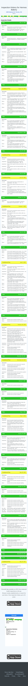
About (24, 676)
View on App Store (9, 672)
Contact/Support (19, 672)
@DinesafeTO (9, 674)
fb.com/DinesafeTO (19, 674)
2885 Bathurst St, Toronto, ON (14, 12)
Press (19, 676)
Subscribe (7, 676)
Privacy (13, 676)
